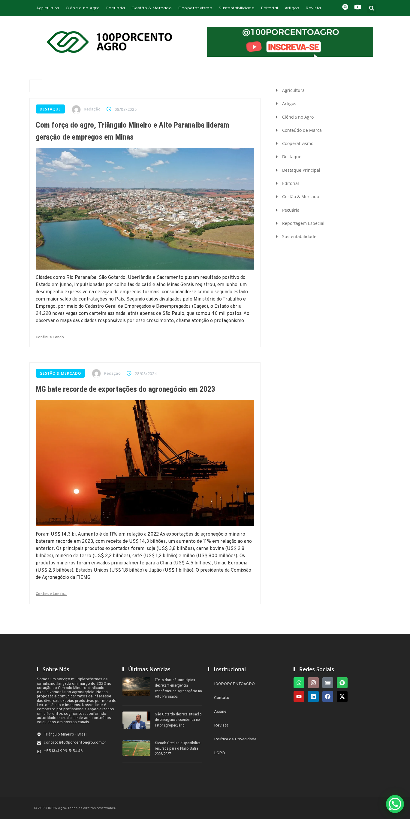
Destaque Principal (301, 170)
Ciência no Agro (83, 8)
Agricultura (47, 8)
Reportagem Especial (303, 223)
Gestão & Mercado (151, 8)
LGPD (219, 753)
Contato (221, 697)
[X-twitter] (342, 696)
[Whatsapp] (299, 682)
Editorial (269, 8)
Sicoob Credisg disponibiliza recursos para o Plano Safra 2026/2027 (177, 748)
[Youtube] (299, 696)
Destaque (50, 109)
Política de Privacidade (235, 739)
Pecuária (115, 8)
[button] (371, 8)
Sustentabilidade (237, 8)
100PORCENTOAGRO (234, 684)
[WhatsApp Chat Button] (395, 804)
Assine (220, 711)
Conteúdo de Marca (302, 130)
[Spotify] (342, 682)
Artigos (292, 8)
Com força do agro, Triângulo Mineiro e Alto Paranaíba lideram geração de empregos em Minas (132, 130)
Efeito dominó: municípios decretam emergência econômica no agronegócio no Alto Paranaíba (178, 688)
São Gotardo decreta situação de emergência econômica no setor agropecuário (178, 719)
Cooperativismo (195, 8)
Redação (92, 109)
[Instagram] (313, 682)
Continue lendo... (51, 337)
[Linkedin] (313, 696)
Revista (313, 8)
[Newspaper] (327, 682)
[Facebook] (327, 696)
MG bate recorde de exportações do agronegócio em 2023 (125, 389)
